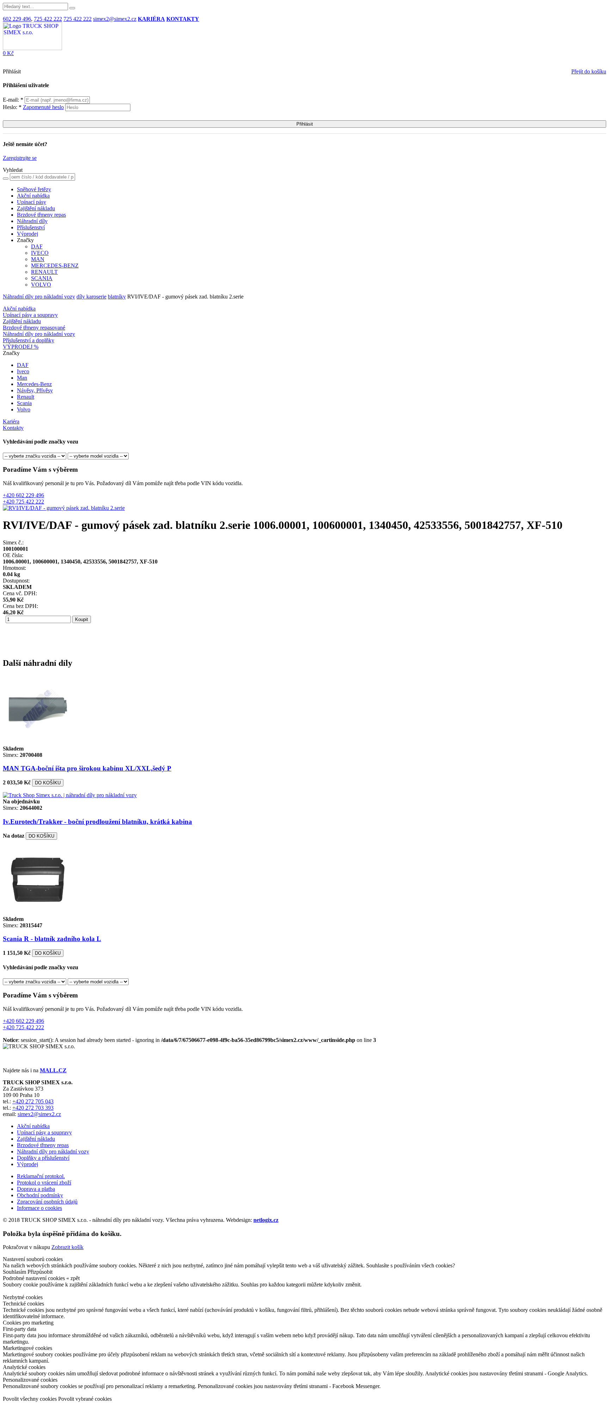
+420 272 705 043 (33, 1101)
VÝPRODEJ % (20, 347)
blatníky (117, 297)
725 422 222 (48, 19)
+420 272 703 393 (33, 1108)
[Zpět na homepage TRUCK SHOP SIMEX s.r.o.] (32, 48)
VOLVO (41, 285)
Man (22, 378)
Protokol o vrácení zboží (44, 1183)
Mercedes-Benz (34, 384)
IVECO (40, 253)
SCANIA (42, 278)
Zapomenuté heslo (43, 107)
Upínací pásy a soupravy (30, 315)
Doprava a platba (36, 1189)
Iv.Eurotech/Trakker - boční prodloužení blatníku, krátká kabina (97, 821)
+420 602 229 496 (23, 495)
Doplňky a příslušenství (43, 1158)
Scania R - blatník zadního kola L (52, 938)
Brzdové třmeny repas (41, 215)
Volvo (23, 409)
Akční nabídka (33, 196)
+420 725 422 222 (23, 502)
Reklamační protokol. (41, 1176)
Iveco (23, 371)
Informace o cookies (39, 1208)
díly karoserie (91, 297)
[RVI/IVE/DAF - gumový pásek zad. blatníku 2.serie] (64, 508)
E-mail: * (14, 100)
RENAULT (44, 272)
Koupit (81, 619)
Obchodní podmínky (40, 1195)
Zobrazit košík (67, 1247)
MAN (37, 259)
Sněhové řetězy (34, 189)
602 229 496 (17, 19)
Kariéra (11, 421)
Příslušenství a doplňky (28, 340)
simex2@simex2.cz (114, 19)
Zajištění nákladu (36, 208)
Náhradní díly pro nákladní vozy (39, 297)
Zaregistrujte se (20, 158)
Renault (25, 397)
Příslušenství (31, 227)
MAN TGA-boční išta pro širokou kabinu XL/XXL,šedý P (87, 768)
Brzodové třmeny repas (43, 1145)
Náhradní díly (32, 221)
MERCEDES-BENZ (55, 266)
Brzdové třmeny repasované (34, 328)
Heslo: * (33, 107)
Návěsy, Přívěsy (35, 390)
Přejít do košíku (588, 71)
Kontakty (13, 428)
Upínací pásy (31, 202)
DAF (37, 246)
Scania (24, 403)
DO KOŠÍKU (48, 782)
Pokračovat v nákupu (26, 1247)
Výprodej (27, 234)
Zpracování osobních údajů (47, 1202)
